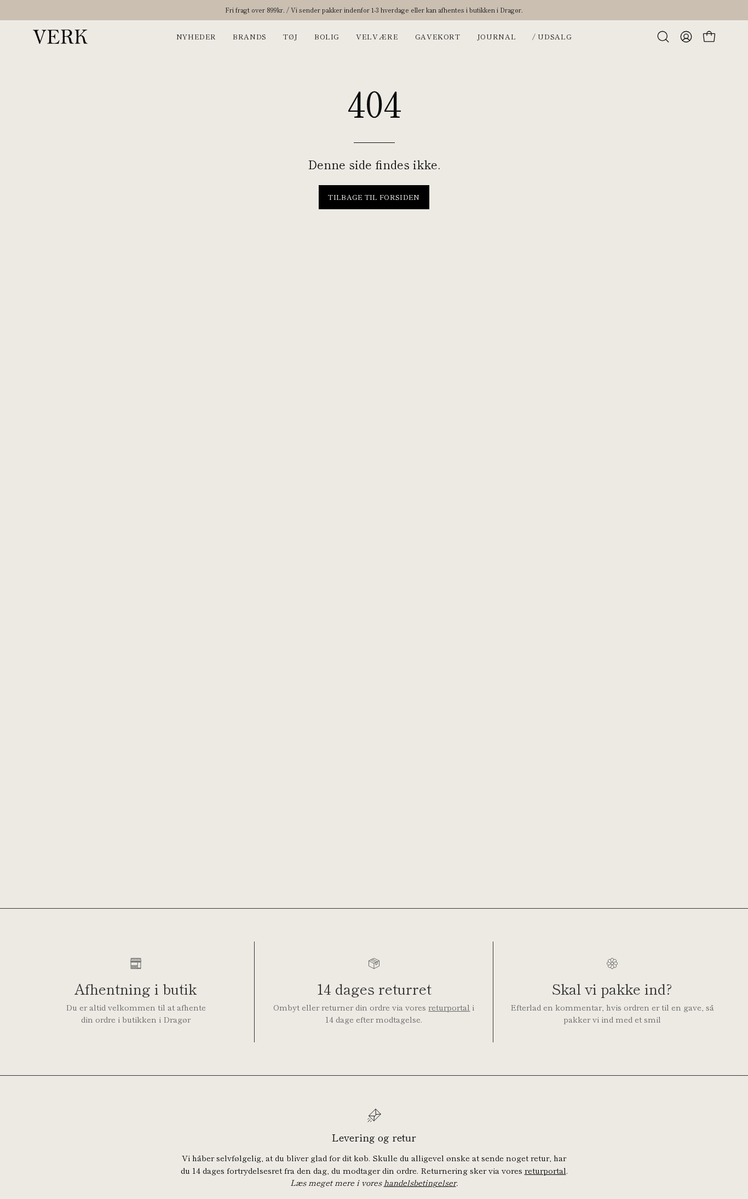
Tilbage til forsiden (373, 197)
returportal (449, 1007)
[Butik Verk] (60, 37)
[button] (663, 36)
